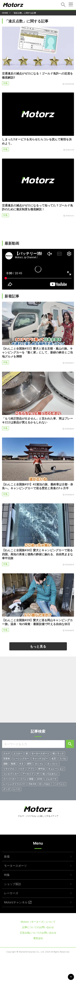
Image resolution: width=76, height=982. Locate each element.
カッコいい (52, 763)
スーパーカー (10, 778)
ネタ (21, 763)
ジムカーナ (51, 778)
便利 (29, 763)
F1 (38, 773)
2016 (39, 778)
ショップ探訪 (12, 884)
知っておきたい (50, 773)
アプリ (31, 768)
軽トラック (58, 753)
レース (16, 789)
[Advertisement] (38, 691)
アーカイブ (27, 773)
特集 (5, 83)
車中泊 (41, 768)
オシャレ (39, 763)
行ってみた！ (46, 784)
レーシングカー (21, 758)
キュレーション (56, 768)
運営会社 (38, 938)
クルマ (6, 753)
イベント (60, 784)
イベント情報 (26, 778)
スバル (62, 758)
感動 (5, 763)
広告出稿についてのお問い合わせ (38, 932)
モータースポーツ (40, 753)
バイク (21, 768)
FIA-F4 (32, 784)
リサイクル (8, 768)
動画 (13, 763)
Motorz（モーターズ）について (38, 921)
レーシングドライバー (14, 784)
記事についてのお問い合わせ (38, 927)
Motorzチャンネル (16, 902)
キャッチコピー (40, 758)
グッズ (6, 789)
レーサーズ (11, 893)
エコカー (17, 753)
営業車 (6, 758)
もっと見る (38, 646)
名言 (53, 758)
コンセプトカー (11, 773)
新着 (7, 856)
